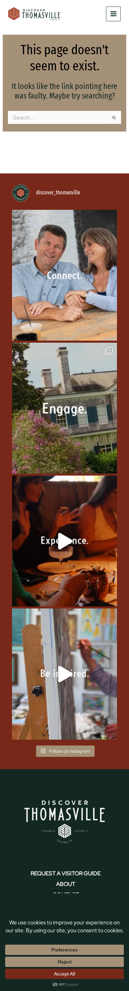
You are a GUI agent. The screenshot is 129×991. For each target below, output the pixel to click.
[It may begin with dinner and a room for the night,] (64, 275)
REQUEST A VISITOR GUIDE (66, 873)
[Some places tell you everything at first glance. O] (64, 408)
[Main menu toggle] (113, 14)
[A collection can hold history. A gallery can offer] (64, 673)
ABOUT (65, 884)
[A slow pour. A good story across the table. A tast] (64, 541)
